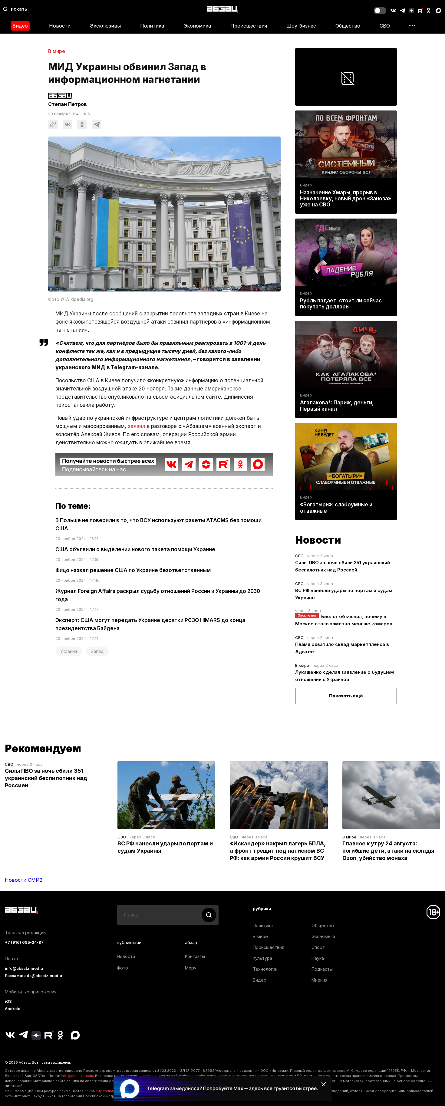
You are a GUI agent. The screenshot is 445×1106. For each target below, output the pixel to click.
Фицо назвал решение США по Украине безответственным (133, 570)
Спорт (318, 947)
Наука (318, 958)
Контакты (195, 956)
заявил (136, 426)
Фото (122, 967)
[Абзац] (222, 9)
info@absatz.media (24, 968)
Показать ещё (346, 696)
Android (13, 1008)
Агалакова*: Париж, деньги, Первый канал (337, 406)
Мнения (320, 980)
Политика (152, 26)
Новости (60, 26)
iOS (8, 1001)
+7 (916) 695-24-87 (24, 942)
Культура (262, 958)
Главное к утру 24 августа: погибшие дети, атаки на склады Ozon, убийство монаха (388, 850)
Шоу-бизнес (301, 26)
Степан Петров (67, 104)
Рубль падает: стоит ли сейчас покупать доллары (341, 304)
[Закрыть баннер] (323, 1084)
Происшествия (248, 26)
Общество (347, 26)
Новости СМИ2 (23, 880)
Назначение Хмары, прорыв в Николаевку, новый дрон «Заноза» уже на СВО (345, 198)
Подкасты (322, 969)
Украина (68, 651)
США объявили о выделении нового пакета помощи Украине (135, 549)
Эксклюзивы (105, 26)
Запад (97, 651)
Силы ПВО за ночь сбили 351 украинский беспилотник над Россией (46, 778)
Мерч (190, 967)
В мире (56, 51)
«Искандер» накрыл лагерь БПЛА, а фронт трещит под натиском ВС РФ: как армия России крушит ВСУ (277, 850)
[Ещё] (412, 25)
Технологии (265, 969)
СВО (385, 26)
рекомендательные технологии (112, 1091)
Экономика (197, 26)
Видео (20, 26)
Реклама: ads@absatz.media (33, 975)
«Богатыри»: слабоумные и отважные (336, 508)
